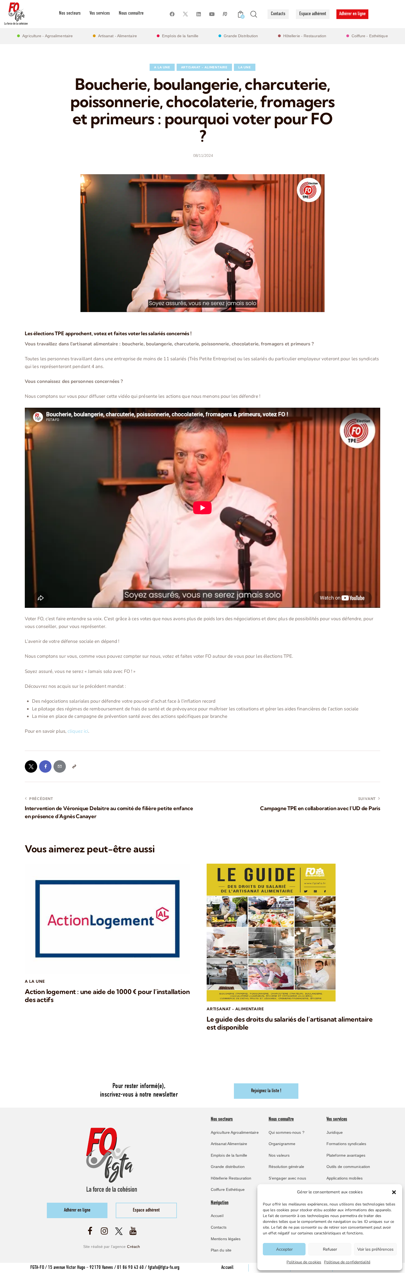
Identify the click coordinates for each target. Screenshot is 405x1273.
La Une (244, 67)
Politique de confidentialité (347, 1262)
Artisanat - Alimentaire (204, 67)
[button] (394, 1192)
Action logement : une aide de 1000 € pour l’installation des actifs (107, 996)
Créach (133, 1246)
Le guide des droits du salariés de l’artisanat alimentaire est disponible (290, 1023)
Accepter (284, 1249)
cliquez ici (78, 731)
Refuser (330, 1249)
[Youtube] (212, 14)
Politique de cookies (304, 1262)
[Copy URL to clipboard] (74, 766)
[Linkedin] (198, 14)
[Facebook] (172, 14)
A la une (162, 67)
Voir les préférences (375, 1249)
